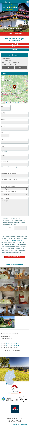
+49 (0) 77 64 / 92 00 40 (12, 343)
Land (2, 146)
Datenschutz (23, 424)
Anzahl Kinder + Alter (9, 179)
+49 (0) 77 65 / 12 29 (10, 64)
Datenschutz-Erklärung (15, 240)
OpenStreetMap (16, 102)
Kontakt (14, 50)
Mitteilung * (5, 198)
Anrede (3, 106)
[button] (14, 87)
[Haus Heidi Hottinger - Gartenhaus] (7, 327)
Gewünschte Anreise (8, 186)
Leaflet (8, 102)
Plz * (2, 133)
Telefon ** (4, 162)
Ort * (2, 139)
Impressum (16, 424)
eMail (20, 67)
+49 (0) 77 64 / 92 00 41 (12, 345)
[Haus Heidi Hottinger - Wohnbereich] (7, 278)
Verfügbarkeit (14, 47)
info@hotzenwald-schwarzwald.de (10, 350)
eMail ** (3, 155)
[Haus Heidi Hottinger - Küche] (7, 314)
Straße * (4, 126)
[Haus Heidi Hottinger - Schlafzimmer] (22, 314)
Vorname (4, 119)
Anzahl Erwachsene (8, 173)
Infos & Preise (14, 44)
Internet (8, 67)
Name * (3, 113)
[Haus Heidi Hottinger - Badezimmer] (22, 302)
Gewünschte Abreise (8, 191)
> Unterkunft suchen (15, 34)
